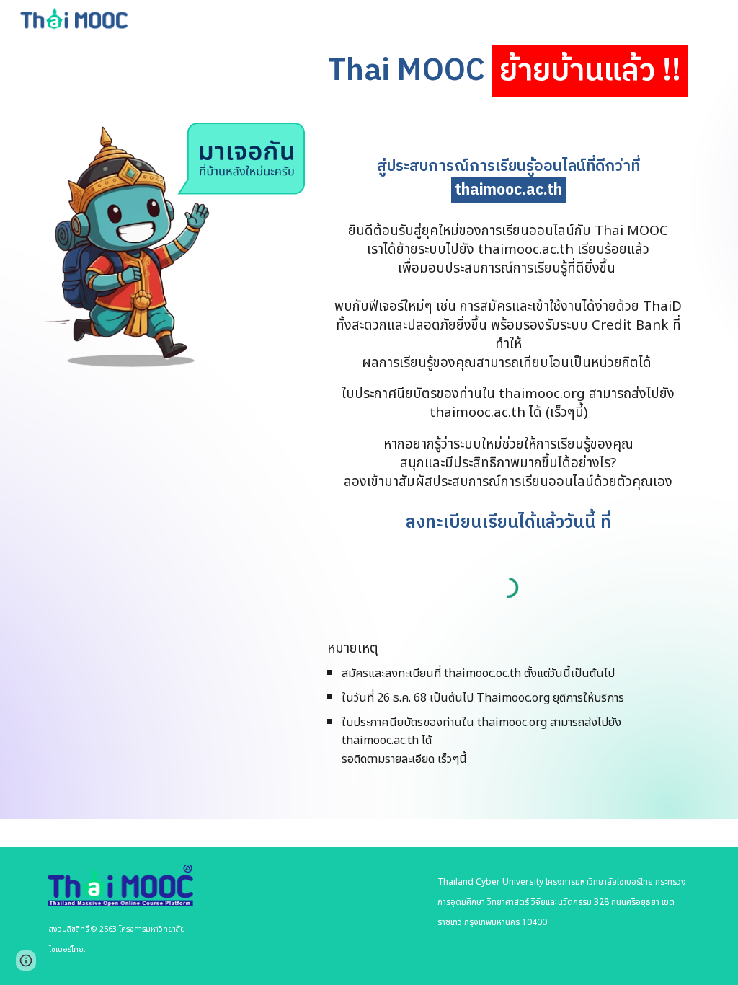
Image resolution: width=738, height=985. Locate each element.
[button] (26, 960)
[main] (508, 71)
